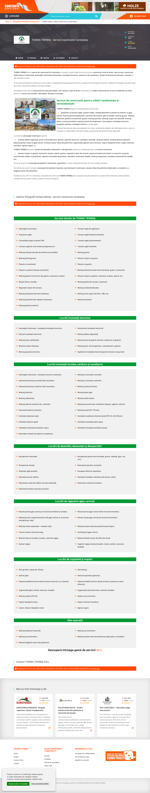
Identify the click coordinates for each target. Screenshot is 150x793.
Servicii (46, 58)
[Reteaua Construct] (121, 760)
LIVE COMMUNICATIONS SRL (82, 783)
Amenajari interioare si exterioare (25, 22)
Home (7, 22)
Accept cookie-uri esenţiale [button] (18, 784)
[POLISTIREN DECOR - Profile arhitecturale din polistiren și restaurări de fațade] (65, 700)
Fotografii (60, 58)
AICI (99, 650)
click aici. (92, 66)
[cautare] (96, 16)
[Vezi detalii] (49, 727)
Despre (20, 58)
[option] (108, 6)
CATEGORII (14, 16)
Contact (74, 58)
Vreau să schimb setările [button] (40, 784)
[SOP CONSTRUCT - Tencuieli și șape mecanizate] (107, 700)
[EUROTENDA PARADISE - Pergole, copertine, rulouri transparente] (24, 700)
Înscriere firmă (140, 16)
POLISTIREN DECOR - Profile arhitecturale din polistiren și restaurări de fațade (70, 710)
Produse (32, 58)
